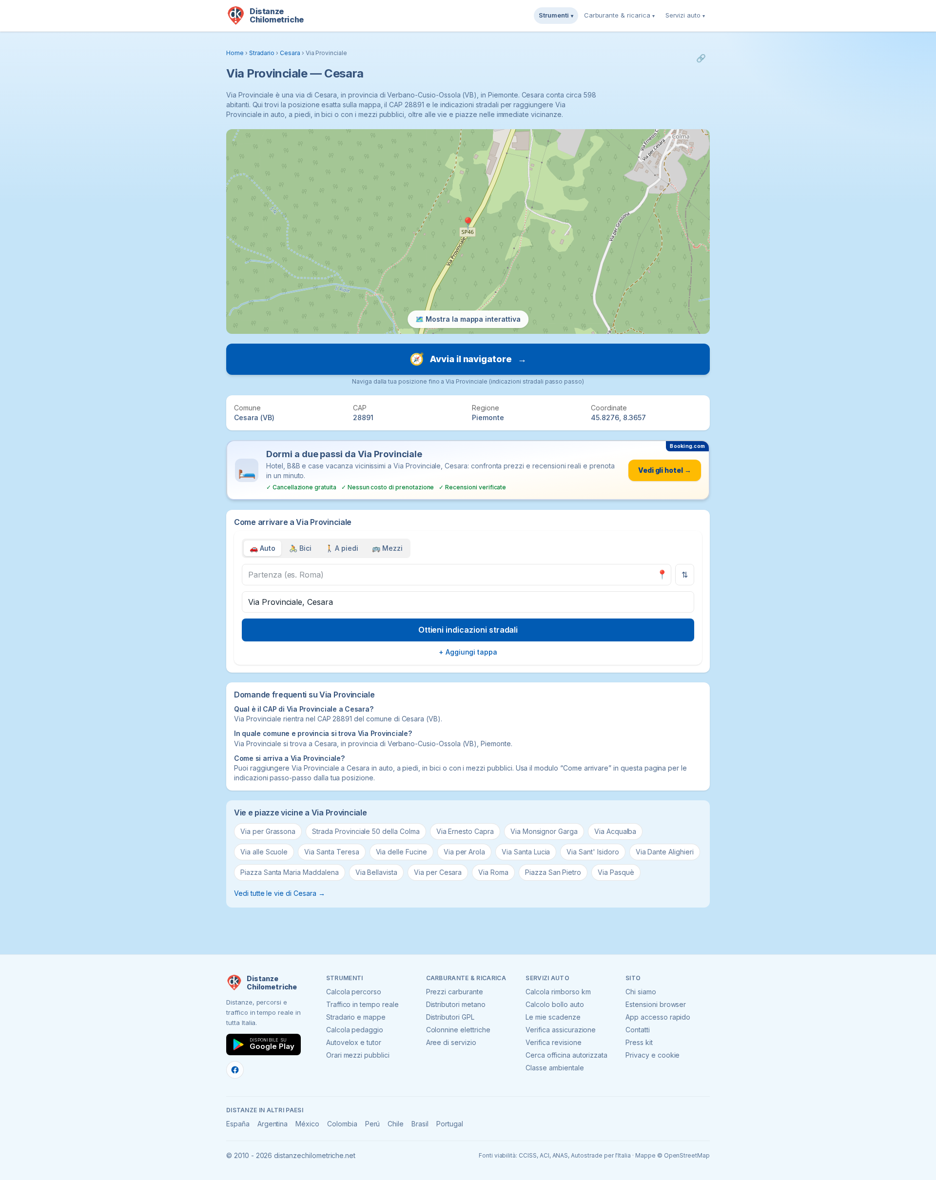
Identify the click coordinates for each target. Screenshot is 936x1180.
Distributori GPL (450, 1017)
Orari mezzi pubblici (358, 1055)
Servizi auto (685, 15)
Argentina (272, 1124)
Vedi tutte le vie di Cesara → (279, 893)
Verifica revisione (553, 1042)
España (238, 1124)
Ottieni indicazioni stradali (468, 630)
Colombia (342, 1124)
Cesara (290, 53)
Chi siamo (640, 991)
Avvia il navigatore (468, 359)
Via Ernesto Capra (465, 831)
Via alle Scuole (264, 852)
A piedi (342, 548)
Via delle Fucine (401, 852)
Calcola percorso (353, 991)
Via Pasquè (616, 872)
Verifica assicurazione (561, 1029)
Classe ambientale (555, 1068)
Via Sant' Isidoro (592, 852)
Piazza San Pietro (553, 872)
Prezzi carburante (454, 991)
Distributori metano (456, 1004)
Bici (300, 548)
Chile (396, 1124)
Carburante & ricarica (619, 15)
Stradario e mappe (356, 1017)
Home (235, 53)
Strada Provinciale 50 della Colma (365, 831)
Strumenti (556, 15)
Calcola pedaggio (354, 1029)
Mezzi (387, 548)
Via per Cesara (438, 872)
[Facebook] (235, 1070)
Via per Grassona (267, 831)
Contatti (637, 1029)
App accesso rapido (657, 1017)
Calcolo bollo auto (555, 1004)
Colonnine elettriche (458, 1029)
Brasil (420, 1124)
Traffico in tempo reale (362, 1004)
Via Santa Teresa (331, 852)
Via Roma (493, 872)
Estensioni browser (655, 1004)
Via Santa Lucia (526, 852)
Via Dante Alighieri (665, 852)
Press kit (639, 1042)
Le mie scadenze (553, 1017)
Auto (262, 548)
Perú (372, 1124)
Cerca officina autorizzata (566, 1055)
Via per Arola (464, 852)
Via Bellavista (376, 872)
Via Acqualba (615, 831)
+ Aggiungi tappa (468, 652)
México (307, 1124)
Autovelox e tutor (353, 1042)
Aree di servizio (451, 1042)
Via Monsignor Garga (544, 831)
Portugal (449, 1124)
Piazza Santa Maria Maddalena (289, 872)
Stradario (262, 53)
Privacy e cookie (652, 1055)
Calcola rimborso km (558, 991)
